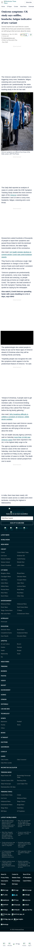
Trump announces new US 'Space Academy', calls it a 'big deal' (8, 851)
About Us (3, 881)
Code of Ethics (27, 888)
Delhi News (4, 587)
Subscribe (29, 2)
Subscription (4, 888)
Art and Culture (5, 651)
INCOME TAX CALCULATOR (9, 775)
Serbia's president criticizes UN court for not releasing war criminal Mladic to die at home (24, 871)
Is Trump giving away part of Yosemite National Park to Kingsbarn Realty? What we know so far (8, 861)
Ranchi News (4, 603)
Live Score (4, 563)
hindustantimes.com (9, 38)
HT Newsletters (27, 885)
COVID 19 (4, 759)
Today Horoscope (6, 791)
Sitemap (3, 891)
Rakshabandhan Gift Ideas (8, 794)
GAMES (3, 764)
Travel (18, 661)
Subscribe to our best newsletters (17, 521)
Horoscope (4, 629)
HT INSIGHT (4, 745)
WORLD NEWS (5, 547)
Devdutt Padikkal (5, 566)
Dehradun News (21, 584)
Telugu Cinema (21, 809)
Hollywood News (22, 611)
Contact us (15, 881)
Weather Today (16, 885)
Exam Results (4, 643)
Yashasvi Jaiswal (5, 569)
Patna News (4, 600)
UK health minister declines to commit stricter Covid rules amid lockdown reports (16, 254)
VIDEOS (3, 688)
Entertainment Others (23, 621)
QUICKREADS (5, 754)
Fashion (3, 654)
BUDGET (3, 692)
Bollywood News (5, 611)
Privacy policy (5, 885)
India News (23, 6)
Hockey (3, 732)
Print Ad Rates (16, 888)
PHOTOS (3, 683)
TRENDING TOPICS (6, 799)
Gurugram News (21, 587)
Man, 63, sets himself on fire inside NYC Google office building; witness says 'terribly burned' (24, 831)
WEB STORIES (5, 669)
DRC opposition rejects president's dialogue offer (24, 860)
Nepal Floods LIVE (6, 783)
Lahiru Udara (20, 572)
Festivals (19, 654)
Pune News (20, 600)
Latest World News (8, 825)
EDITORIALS (4, 711)
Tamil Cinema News (22, 614)
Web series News (6, 621)
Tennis (18, 732)
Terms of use (26, 881)
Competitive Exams (6, 640)
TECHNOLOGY (5, 721)
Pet (2, 664)
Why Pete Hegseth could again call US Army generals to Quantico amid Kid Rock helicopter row (7, 842)
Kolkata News (5, 593)
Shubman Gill (20, 563)
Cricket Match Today (23, 560)
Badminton (4, 729)
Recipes (19, 658)
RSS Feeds (15, 891)
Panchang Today (21, 788)
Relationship (4, 661)
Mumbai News (5, 597)
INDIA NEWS (5, 552)
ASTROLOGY (4, 626)
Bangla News (20, 812)
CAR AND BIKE (5, 716)
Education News (21, 643)
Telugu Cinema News (7, 618)
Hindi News (20, 815)
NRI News (4, 818)
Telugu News (4, 815)
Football (19, 729)
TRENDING (4, 674)
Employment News (22, 640)
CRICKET (3, 556)
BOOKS (3, 740)
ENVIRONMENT (5, 697)
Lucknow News (21, 593)
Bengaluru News (5, 580)
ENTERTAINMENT (6, 608)
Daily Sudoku (4, 767)
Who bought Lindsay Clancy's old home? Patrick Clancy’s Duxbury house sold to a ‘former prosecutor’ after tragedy (8, 831)
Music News (4, 614)
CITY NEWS (4, 577)
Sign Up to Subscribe (17, 530)
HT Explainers (21, 818)
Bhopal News (20, 580)
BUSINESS (4, 678)
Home (3, 6)
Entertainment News (6, 812)
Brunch (19, 651)
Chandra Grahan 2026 (7, 788)
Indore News (4, 590)
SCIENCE (3, 702)
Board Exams (20, 637)
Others (3, 735)
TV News (19, 618)
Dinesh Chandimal (6, 572)
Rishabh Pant (20, 569)
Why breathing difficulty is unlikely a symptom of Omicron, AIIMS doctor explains (15, 416)
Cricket (16, 6)
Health (3, 658)
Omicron (13, 195)
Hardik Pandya (21, 566)
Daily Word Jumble (6, 770)
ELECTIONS (4, 749)
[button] (2, 2)
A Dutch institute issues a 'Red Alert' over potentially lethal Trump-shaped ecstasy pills (8, 871)
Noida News (20, 597)
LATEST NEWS (5, 542)
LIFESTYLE (4, 648)
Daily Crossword (21, 767)
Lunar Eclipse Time (22, 791)
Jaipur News (20, 590)
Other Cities (20, 603)
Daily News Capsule (7, 525)
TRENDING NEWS (6, 779)
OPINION (3, 707)
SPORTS (3, 725)
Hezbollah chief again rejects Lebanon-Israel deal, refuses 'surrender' (24, 852)
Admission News (5, 637)
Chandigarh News (6, 584)
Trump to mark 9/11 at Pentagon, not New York (24, 841)
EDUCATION (4, 633)
